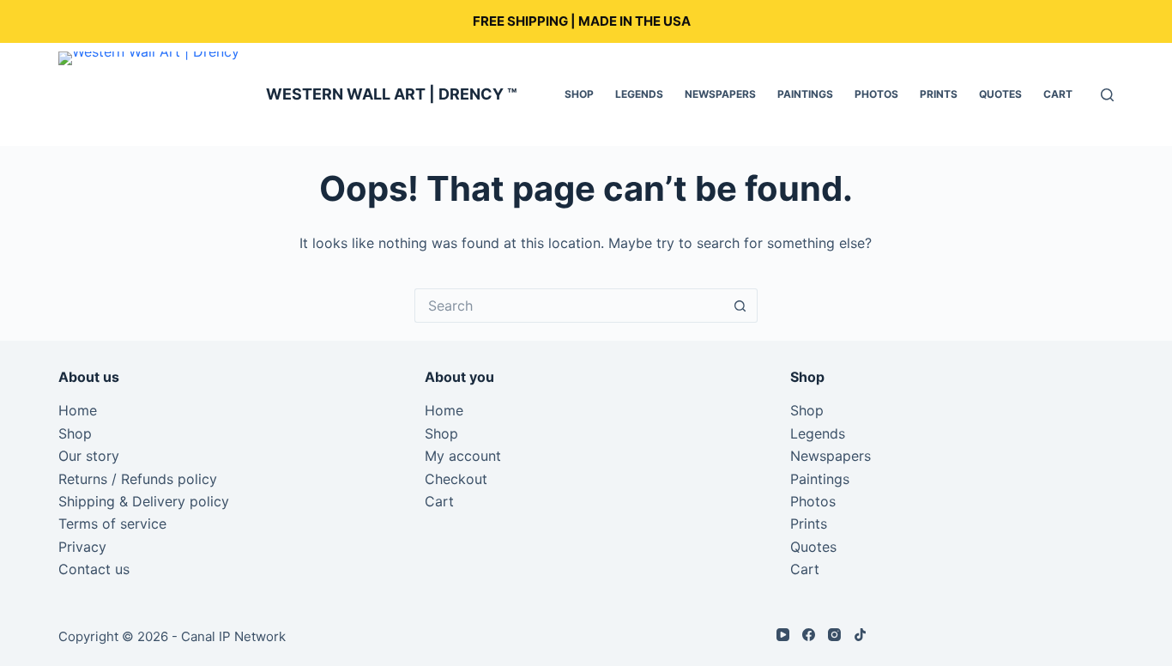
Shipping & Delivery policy (143, 501)
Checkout (456, 478)
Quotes (1000, 94)
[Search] (1107, 94)
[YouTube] (782, 634)
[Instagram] (834, 634)
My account (463, 455)
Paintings (805, 94)
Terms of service (112, 523)
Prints (939, 94)
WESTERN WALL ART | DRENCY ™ (391, 94)
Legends (639, 94)
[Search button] (740, 305)
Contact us (94, 569)
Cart (1057, 94)
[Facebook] (808, 634)
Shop (579, 94)
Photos (876, 94)
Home (77, 410)
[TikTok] (860, 634)
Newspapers (720, 94)
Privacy (82, 546)
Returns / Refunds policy (137, 478)
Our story (88, 455)
